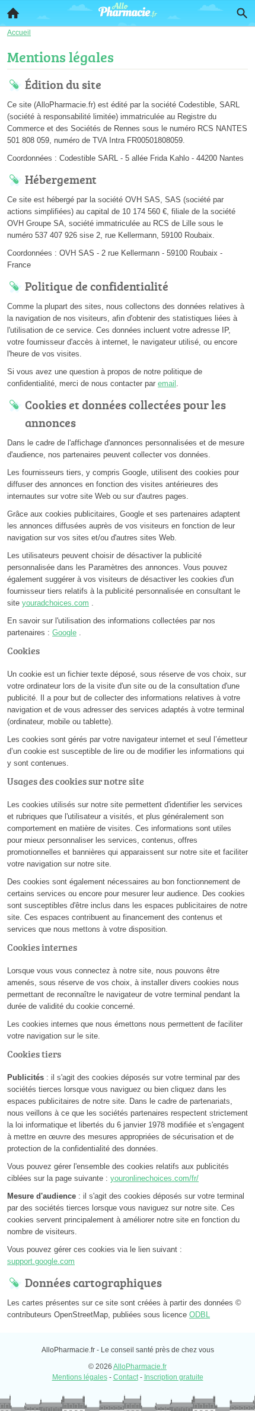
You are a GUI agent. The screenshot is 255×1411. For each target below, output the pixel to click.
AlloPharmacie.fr (140, 1366)
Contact (125, 1377)
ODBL (199, 1314)
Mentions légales (79, 1377)
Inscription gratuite (173, 1377)
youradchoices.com (55, 602)
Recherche (242, 13)
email (167, 383)
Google (64, 632)
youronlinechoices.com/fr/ (154, 1178)
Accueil (13, 13)
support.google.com (41, 1261)
